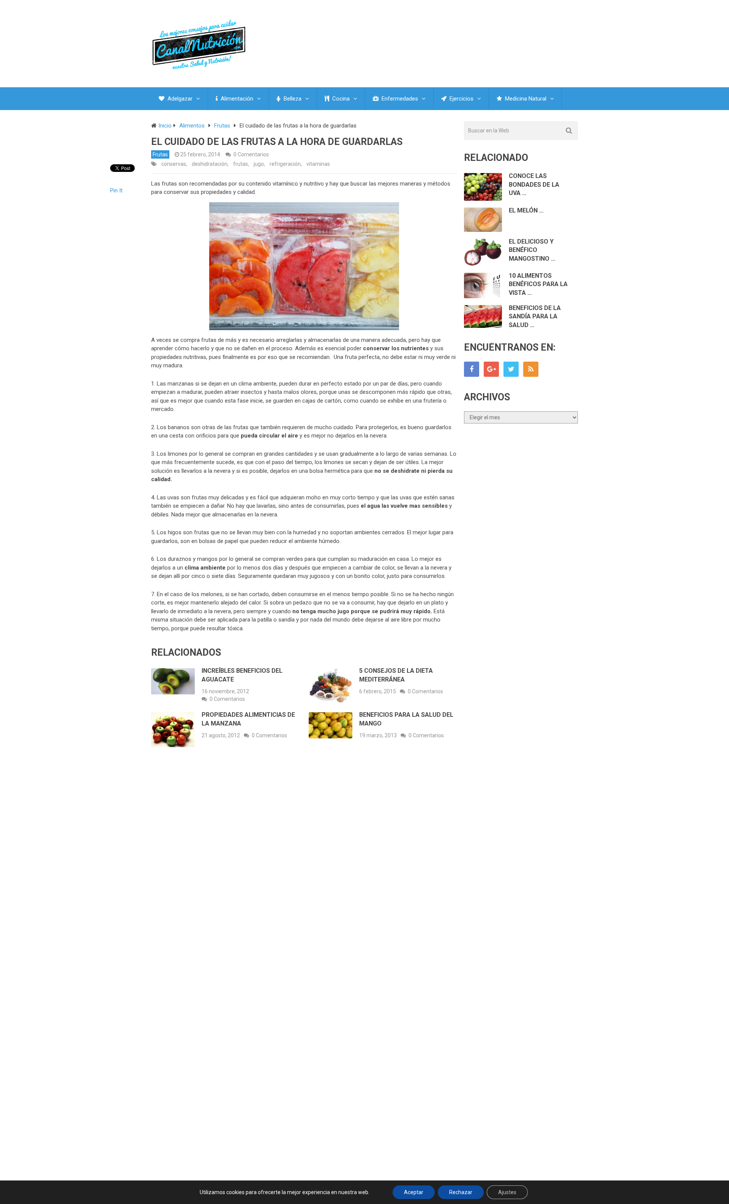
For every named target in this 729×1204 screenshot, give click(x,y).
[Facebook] (471, 369)
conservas (173, 164)
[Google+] (491, 369)
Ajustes (507, 1192)
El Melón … (526, 210)
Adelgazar (179, 98)
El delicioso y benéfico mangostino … (532, 250)
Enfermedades (399, 98)
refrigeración (285, 164)
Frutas (160, 154)
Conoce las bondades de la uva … (534, 184)
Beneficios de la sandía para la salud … (535, 316)
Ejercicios (460, 98)
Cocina (340, 98)
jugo (259, 164)
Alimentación (236, 98)
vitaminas (318, 164)
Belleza (291, 98)
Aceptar (413, 1192)
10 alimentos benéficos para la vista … (538, 284)
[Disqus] (304, 865)
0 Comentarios (251, 154)
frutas (240, 164)
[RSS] (530, 369)
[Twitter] (511, 369)
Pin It (116, 190)
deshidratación (209, 164)
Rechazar (460, 1192)
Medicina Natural (524, 98)
